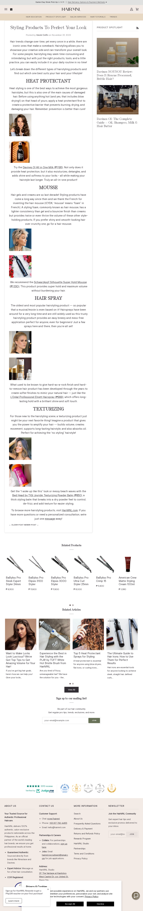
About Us (10, 806)
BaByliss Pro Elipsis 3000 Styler (58, 581)
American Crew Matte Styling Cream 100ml (127, 581)
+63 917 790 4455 (58, 823)
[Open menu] (6, 9)
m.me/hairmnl (53, 818)
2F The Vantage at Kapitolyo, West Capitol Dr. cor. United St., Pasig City (54, 876)
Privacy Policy (91, 896)
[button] (70, 605)
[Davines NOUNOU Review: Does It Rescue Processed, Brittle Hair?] (118, 52)
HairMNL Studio (81, 843)
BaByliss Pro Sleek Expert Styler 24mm (13, 581)
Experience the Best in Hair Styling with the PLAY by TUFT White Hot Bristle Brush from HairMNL (53, 660)
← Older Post (16, 525)
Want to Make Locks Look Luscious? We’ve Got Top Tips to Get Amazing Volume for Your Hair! (20, 660)
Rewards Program (82, 838)
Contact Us (46, 806)
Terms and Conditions (84, 853)
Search (77, 813)
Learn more (13, 900)
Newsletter (116, 806)
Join (94, 720)
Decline (100, 904)
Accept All (70, 904)
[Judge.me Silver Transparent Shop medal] (100, 788)
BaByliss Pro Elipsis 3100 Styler (35, 581)
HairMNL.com (70, 510)
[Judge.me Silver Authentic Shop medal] (88, 788)
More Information (85, 806)
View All (71, 689)
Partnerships (79, 848)
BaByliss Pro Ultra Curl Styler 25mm (81, 581)
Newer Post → (31, 525)
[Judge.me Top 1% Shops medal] (111, 788)
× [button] (48, 889)
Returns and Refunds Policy (87, 833)
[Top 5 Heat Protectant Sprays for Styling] (88, 634)
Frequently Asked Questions (87, 823)
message (50, 518)
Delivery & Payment (83, 828)
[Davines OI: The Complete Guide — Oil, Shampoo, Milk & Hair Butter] (118, 99)
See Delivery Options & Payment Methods (86, 2)
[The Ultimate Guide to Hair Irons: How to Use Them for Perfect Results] (122, 634)
